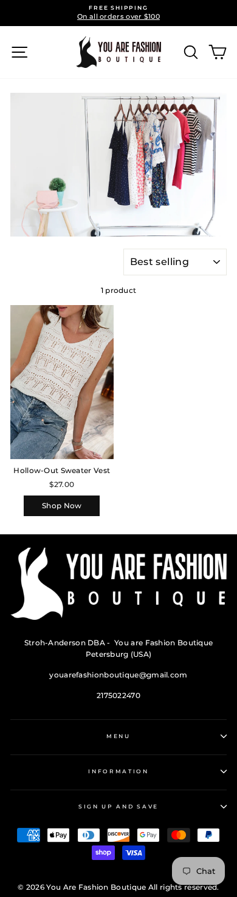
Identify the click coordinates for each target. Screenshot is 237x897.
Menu (118, 736)
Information (118, 771)
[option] (118, 13)
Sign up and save (118, 806)
